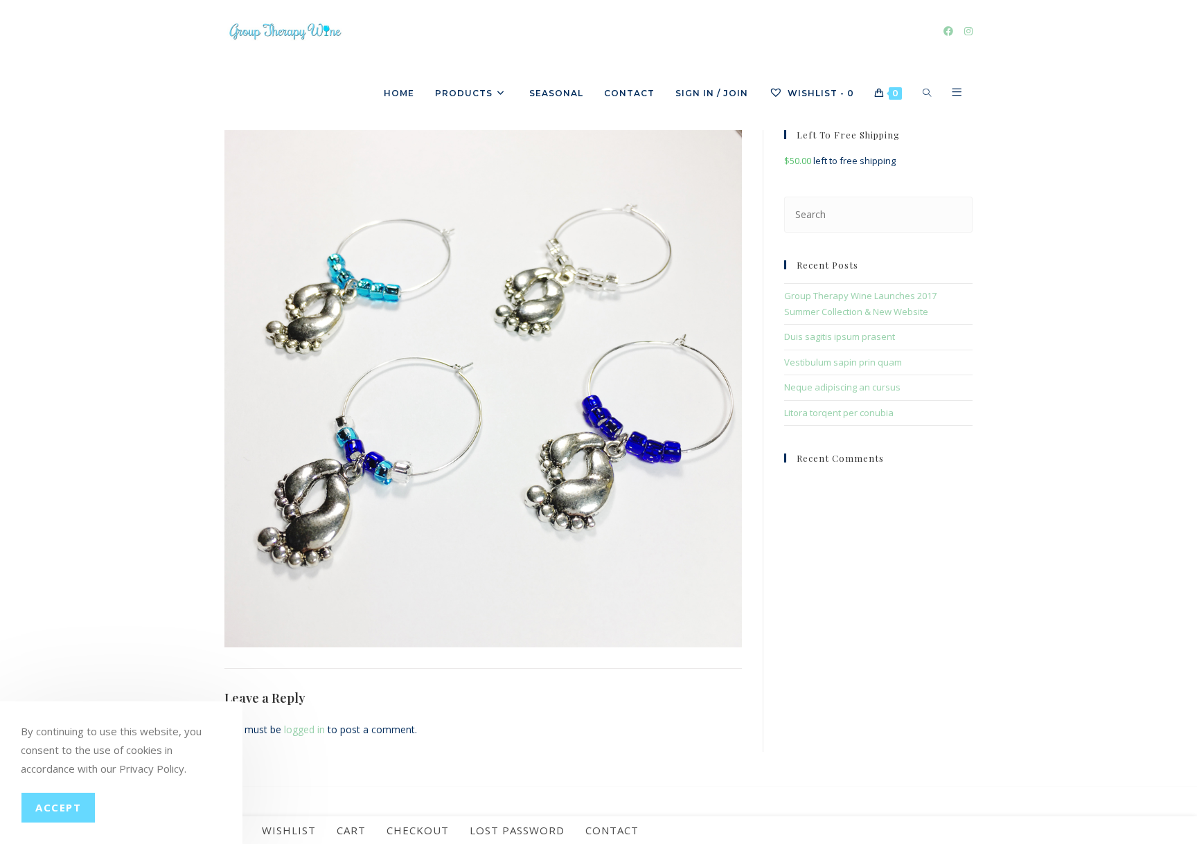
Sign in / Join (711, 93)
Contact (612, 830)
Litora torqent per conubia (839, 412)
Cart (351, 830)
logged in (304, 729)
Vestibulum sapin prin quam (843, 362)
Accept (58, 807)
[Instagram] (968, 31)
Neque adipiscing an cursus (842, 387)
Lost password (517, 830)
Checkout (418, 830)
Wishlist (289, 830)
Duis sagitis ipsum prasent (839, 336)
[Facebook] (948, 31)
